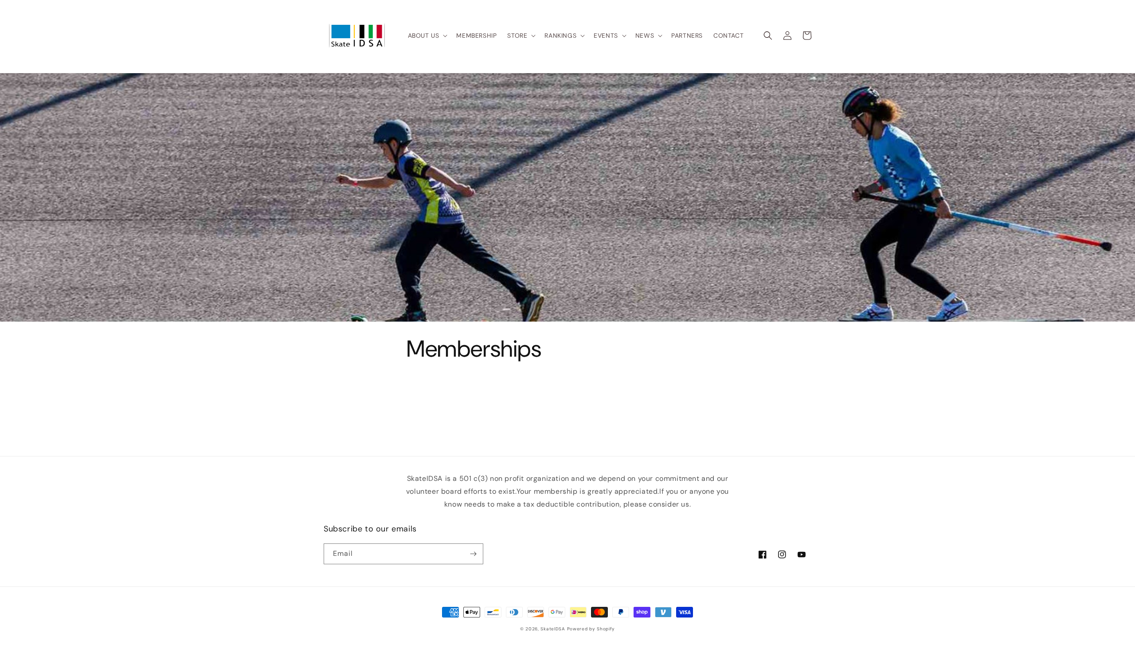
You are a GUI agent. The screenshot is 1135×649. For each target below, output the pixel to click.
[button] (427, 35)
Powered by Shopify (591, 629)
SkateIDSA (552, 629)
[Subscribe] (473, 553)
